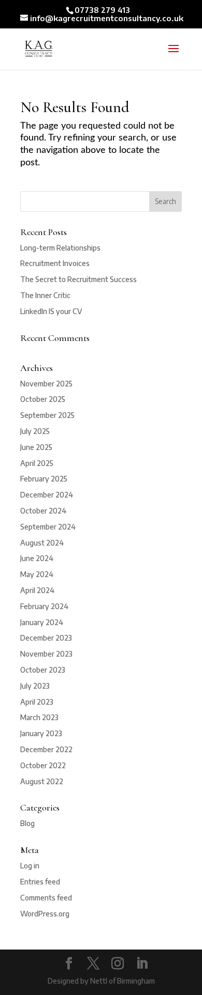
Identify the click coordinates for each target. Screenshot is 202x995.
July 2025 (35, 431)
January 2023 (41, 733)
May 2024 (36, 574)
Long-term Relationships (60, 247)
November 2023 (46, 653)
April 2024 (37, 590)
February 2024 (44, 606)
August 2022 (41, 781)
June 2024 (36, 558)
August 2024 (42, 542)
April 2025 (36, 463)
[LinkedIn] (142, 963)
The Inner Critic (45, 295)
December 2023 (46, 637)
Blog (27, 823)
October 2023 (42, 669)
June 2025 (36, 447)
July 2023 (35, 685)
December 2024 (46, 494)
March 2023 (39, 717)
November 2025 (46, 383)
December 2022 (46, 749)
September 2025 (47, 415)
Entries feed (40, 881)
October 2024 (43, 510)
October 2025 (42, 399)
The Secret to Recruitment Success (78, 279)
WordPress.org (44, 913)
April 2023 (36, 701)
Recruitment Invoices (55, 263)
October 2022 (43, 765)
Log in (29, 865)
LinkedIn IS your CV (51, 311)
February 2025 (43, 478)
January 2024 (41, 622)
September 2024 (48, 526)
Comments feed (46, 897)
